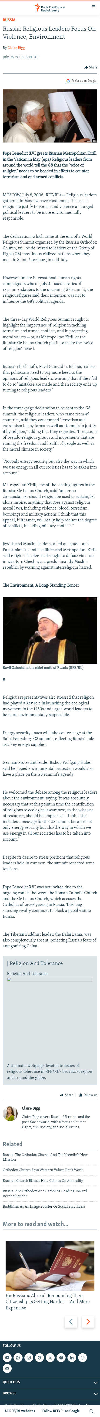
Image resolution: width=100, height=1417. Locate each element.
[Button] (90, 68)
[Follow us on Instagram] (28, 1357)
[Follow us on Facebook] (61, 1357)
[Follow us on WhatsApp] (82, 1357)
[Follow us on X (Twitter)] (50, 1357)
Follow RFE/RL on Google (61, 1411)
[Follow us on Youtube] (7, 1357)
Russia (9, 20)
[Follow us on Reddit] (17, 1357)
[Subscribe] (7, 1368)
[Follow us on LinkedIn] (71, 1357)
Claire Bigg (16, 48)
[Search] (91, 1411)
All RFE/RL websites (20, 1411)
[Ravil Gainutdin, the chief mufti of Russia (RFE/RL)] (50, 663)
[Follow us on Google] (39, 1357)
